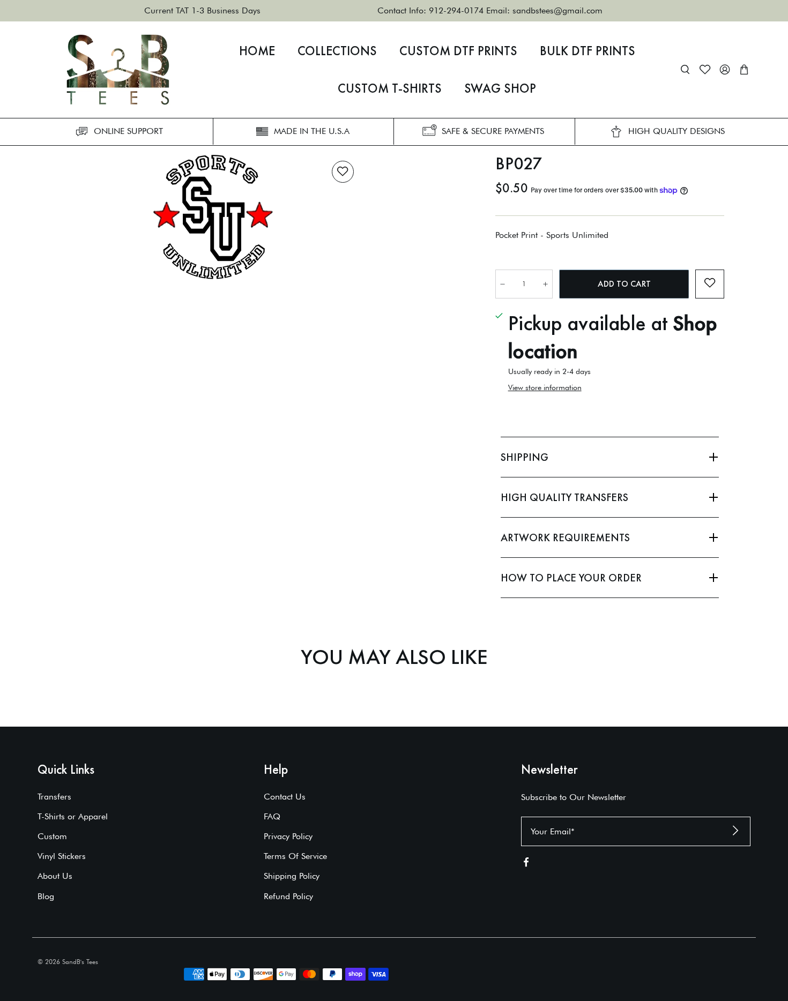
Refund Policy (288, 896)
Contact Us (285, 796)
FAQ (272, 816)
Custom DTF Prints (458, 51)
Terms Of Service (295, 856)
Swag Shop (500, 88)
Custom (52, 836)
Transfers (54, 796)
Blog (46, 896)
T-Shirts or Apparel (73, 816)
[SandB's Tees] (118, 69)
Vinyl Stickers (62, 856)
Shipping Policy (291, 876)
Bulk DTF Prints (587, 51)
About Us (55, 876)
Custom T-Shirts (390, 88)
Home (257, 51)
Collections (337, 51)
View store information (545, 387)
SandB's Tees (80, 962)
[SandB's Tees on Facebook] (526, 864)
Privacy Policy (288, 836)
